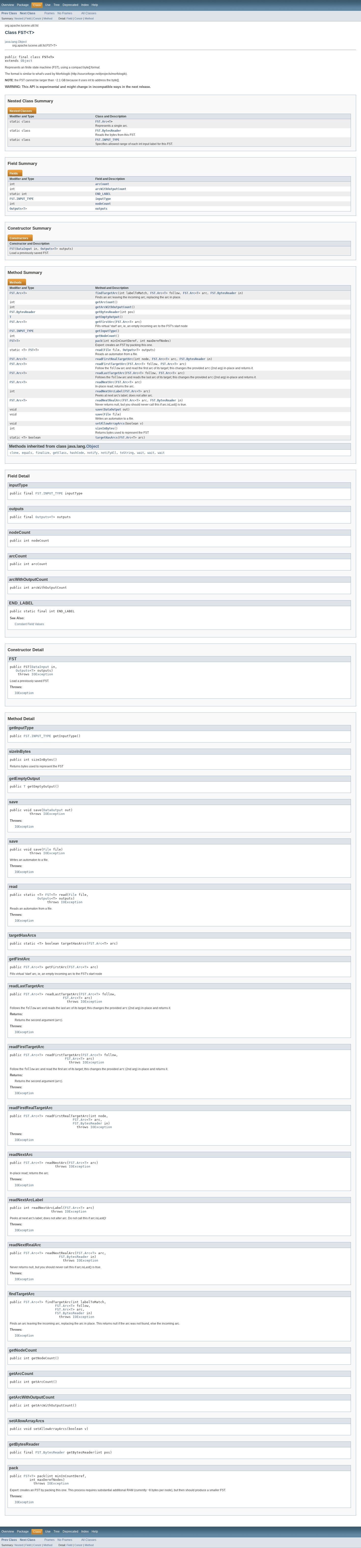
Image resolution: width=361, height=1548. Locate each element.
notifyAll (108, 453)
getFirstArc (104, 322)
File (107, 350)
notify (92, 453)
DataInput (24, 249)
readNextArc (104, 382)
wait (140, 453)
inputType (103, 199)
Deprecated (70, 5)
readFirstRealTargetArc (114, 359)
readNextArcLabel (109, 391)
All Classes (88, 13)
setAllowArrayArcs (110, 423)
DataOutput (112, 409)
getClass (60, 453)
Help (95, 5)
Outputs (16, 208)
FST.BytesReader (108, 130)
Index (85, 5)
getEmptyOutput (107, 317)
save (98, 409)
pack (98, 341)
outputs (101, 208)
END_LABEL (103, 194)
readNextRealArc (108, 400)
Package (23, 5)
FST (12, 249)
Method (47, 18)
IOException (42, 674)
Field (28, 18)
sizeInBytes (104, 428)
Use (48, 5)
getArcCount (104, 302)
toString (127, 453)
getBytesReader (107, 312)
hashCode (77, 453)
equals (27, 453)
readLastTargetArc (110, 373)
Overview (7, 5)
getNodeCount (105, 336)
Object (26, 61)
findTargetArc (106, 293)
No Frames (64, 13)
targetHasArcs (106, 437)
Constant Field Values (29, 624)
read (98, 350)
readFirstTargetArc (110, 364)
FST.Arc (101, 121)
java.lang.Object (16, 42)
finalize (42, 453)
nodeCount (103, 203)
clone (14, 453)
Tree (57, 5)
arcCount (102, 184)
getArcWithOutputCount (113, 307)
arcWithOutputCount (110, 189)
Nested (18, 18)
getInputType (105, 331)
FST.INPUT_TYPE (107, 140)
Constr (37, 18)
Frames (49, 13)
